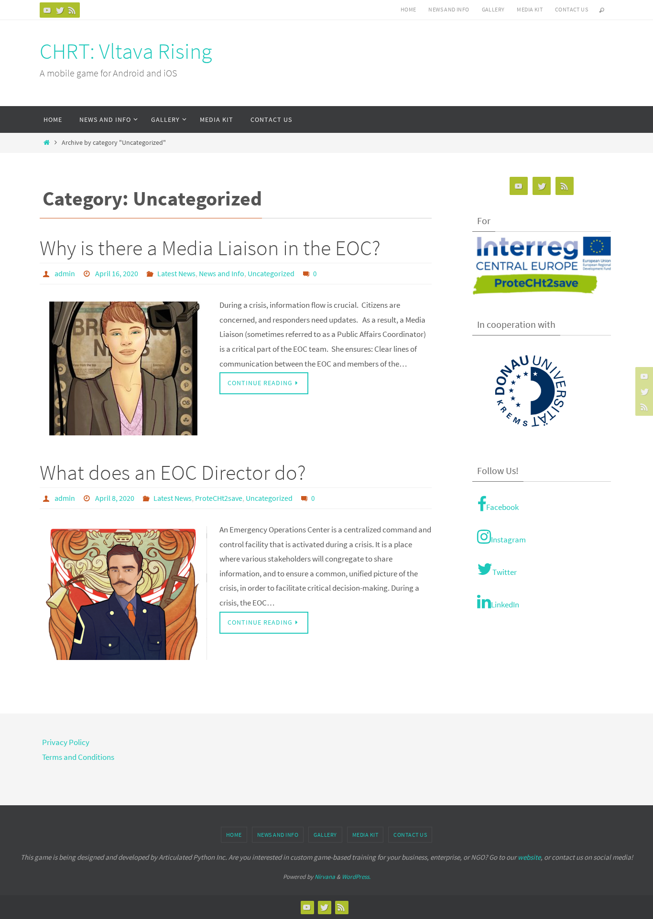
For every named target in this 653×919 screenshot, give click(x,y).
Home (408, 9)
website (529, 857)
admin (64, 273)
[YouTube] (47, 10)
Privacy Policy (65, 742)
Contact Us (571, 9)
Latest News (176, 273)
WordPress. (356, 877)
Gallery (493, 9)
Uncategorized (271, 273)
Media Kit (530, 9)
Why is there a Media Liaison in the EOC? (210, 248)
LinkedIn (505, 604)
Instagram (508, 539)
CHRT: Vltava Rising (126, 51)
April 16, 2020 (116, 273)
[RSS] (72, 10)
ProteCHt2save (218, 498)
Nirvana (325, 877)
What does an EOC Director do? (173, 472)
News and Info (448, 9)
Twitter (504, 572)
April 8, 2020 (114, 498)
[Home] (46, 143)
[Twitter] (59, 10)
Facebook (502, 507)
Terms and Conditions (78, 757)
